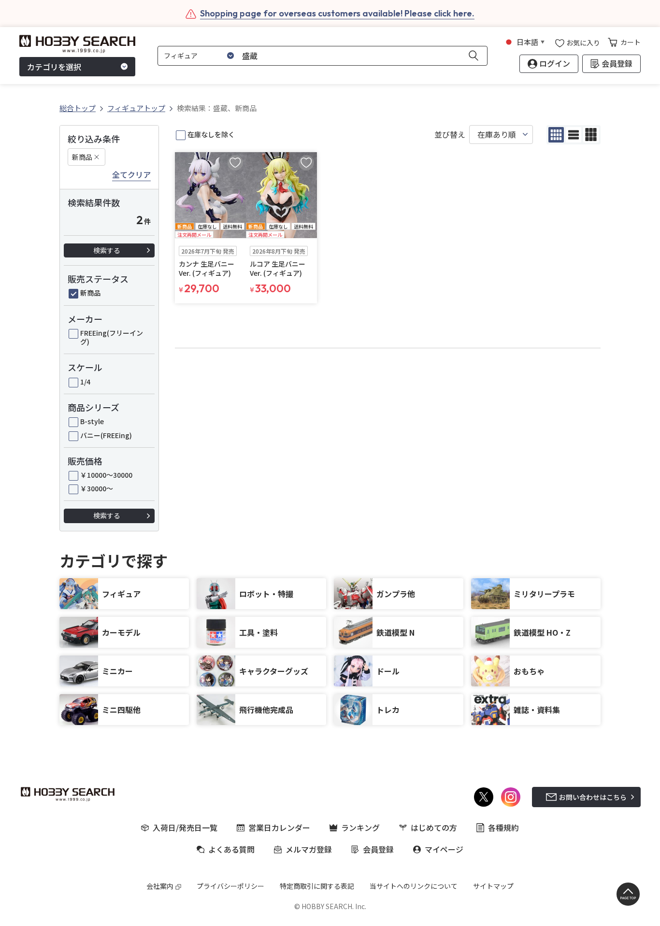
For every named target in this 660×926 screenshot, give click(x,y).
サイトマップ (493, 886)
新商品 (82, 157)
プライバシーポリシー (230, 886)
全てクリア (131, 175)
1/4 (85, 381)
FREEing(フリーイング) (111, 337)
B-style (92, 421)
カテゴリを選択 (54, 66)
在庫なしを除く (211, 134)
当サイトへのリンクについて (414, 886)
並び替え (449, 134)
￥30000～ (96, 488)
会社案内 (159, 886)
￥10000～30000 (106, 474)
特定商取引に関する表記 (317, 886)
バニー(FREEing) (106, 435)
